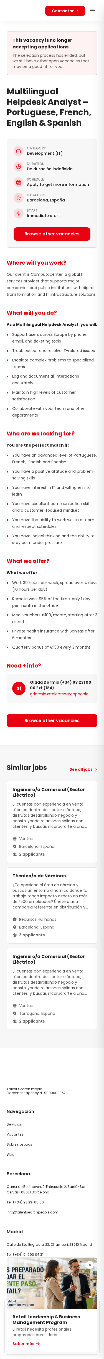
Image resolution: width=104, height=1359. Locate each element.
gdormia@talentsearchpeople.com (61, 694)
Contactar (63, 11)
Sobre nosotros (19, 1144)
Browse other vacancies (52, 234)
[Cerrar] (90, 1265)
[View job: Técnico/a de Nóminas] (52, 905)
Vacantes (15, 1134)
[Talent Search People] (23, 11)
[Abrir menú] (92, 11)
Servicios (14, 1124)
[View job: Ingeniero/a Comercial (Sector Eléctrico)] (52, 822)
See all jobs (81, 769)
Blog (10, 1154)
